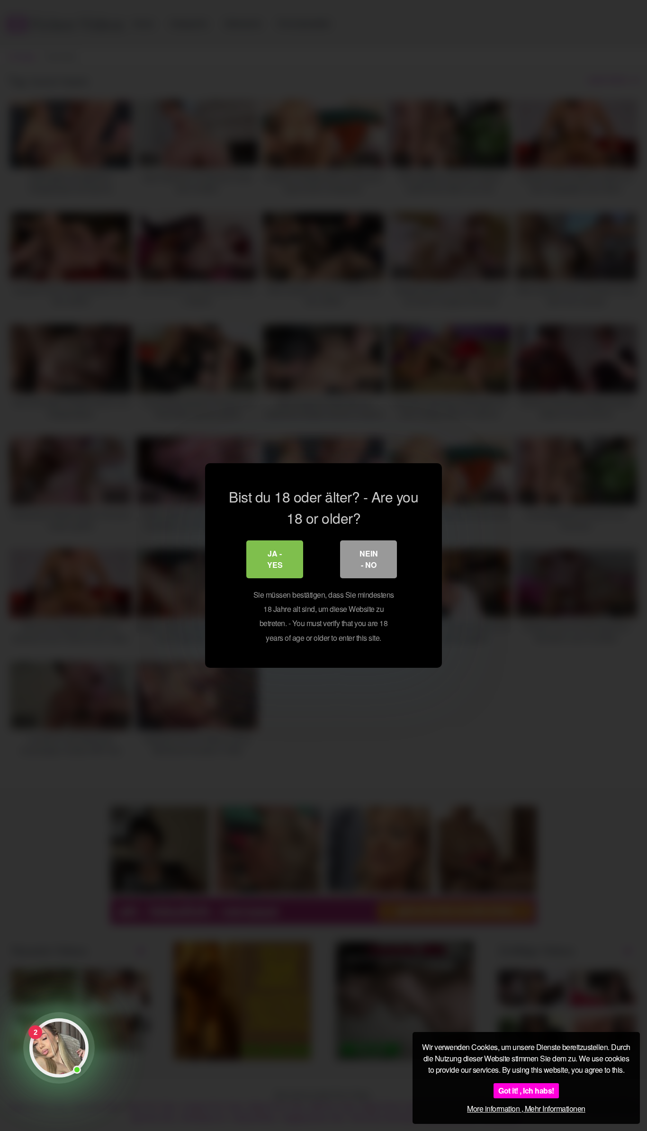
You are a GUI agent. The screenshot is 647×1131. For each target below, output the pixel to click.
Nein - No (368, 559)
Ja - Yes (275, 559)
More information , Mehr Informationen (526, 1108)
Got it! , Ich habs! (526, 1090)
